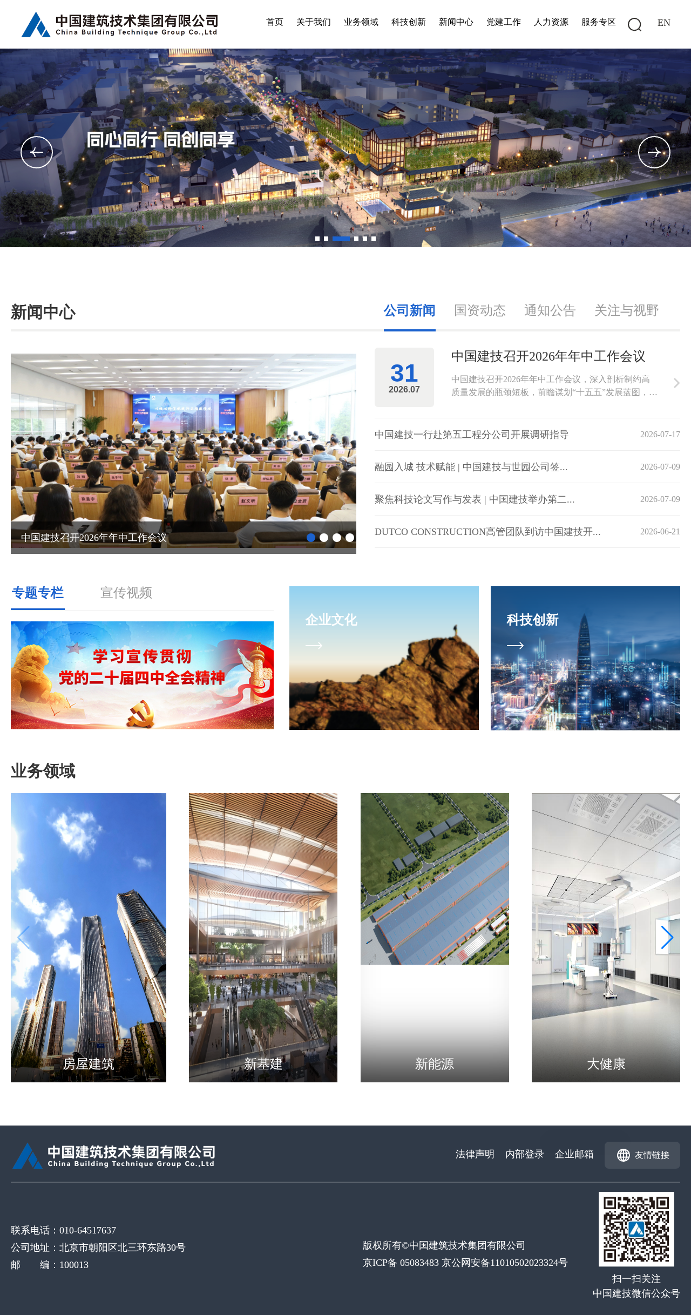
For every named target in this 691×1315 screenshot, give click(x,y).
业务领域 (361, 21)
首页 (274, 21)
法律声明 (475, 1154)
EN (664, 23)
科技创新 (408, 21)
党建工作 (503, 21)
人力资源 (551, 21)
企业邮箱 (574, 1154)
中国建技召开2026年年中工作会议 (94, 537)
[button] (654, 152)
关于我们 (313, 21)
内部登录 (524, 1154)
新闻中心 (456, 21)
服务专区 (598, 21)
